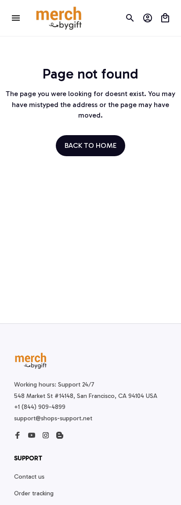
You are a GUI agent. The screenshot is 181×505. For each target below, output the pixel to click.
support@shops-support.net (53, 418)
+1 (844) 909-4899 (39, 407)
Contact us (29, 476)
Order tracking (34, 493)
